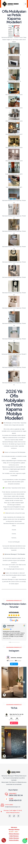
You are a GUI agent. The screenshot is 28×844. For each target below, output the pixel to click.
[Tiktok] (14, 816)
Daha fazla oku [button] (7, 638)
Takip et (15, 664)
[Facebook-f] (18, 816)
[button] (24, 841)
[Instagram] (9, 816)
